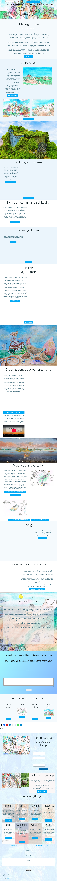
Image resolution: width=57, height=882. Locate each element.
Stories (39, 4)
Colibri (8, 879)
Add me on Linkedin (15, 846)
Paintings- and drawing (30, 4)
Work (12, 4)
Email (43, 763)
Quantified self (19, 4)
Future (52, 6)
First (39, 756)
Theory (7, 4)
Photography (46, 4)
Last (39, 761)
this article (42, 534)
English (8, 1)
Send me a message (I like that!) (41, 846)
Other (47, 6)
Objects (52, 4)
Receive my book (43, 770)
